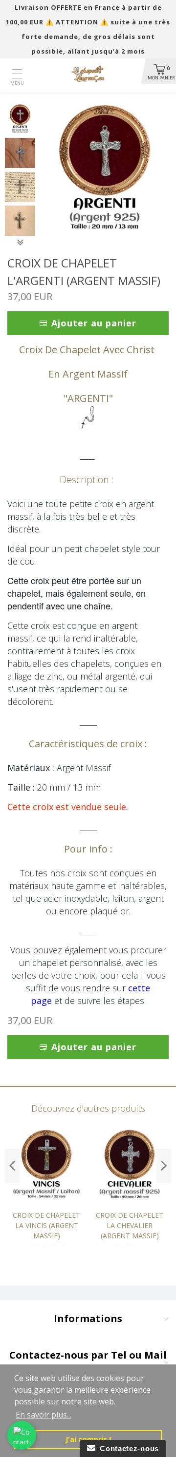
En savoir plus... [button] (43, 1414)
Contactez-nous (127, 1448)
